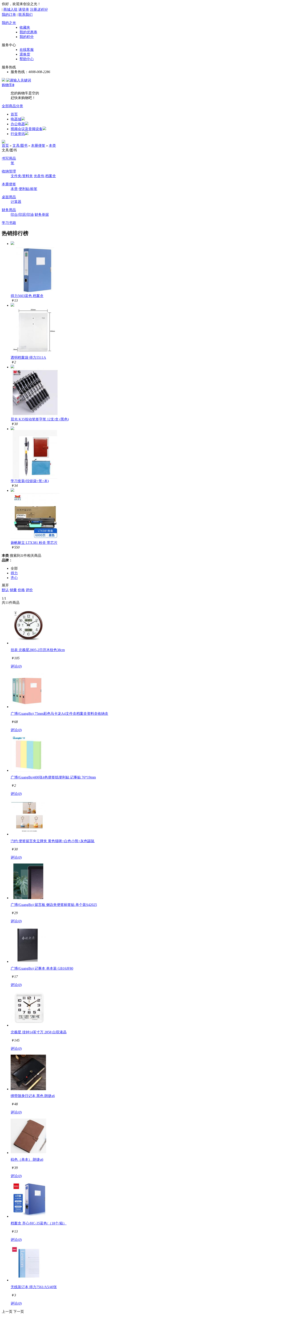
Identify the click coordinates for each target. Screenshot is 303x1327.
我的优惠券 (28, 32)
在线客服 (27, 49)
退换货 (25, 54)
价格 (21, 590)
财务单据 (42, 214)
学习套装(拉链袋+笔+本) (30, 481)
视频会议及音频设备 (27, 129)
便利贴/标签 (28, 189)
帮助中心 (27, 59)
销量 (13, 590)
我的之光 (9, 23)
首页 (14, 114)
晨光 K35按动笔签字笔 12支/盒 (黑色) (40, 419)
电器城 (16, 119)
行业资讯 (18, 134)
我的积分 (27, 37)
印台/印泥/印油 (22, 214)
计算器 (16, 202)
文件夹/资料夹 (22, 176)
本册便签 (38, 145)
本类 (52, 145)
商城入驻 (10, 9)
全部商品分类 (12, 106)
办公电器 (18, 124)
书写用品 (9, 158)
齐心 (14, 578)
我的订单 (9, 14)
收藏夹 (25, 27)
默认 (5, 590)
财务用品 (9, 210)
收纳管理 (9, 171)
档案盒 (50, 176)
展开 (5, 585)
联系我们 (25, 14)
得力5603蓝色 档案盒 (27, 296)
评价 (29, 590)
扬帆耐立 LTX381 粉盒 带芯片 (34, 543)
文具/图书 (20, 145)
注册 (39, 9)
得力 (14, 573)
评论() (16, 666)
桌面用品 (9, 197)
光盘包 (39, 176)
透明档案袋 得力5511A (28, 357)
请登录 (23, 9)
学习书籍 (9, 223)
